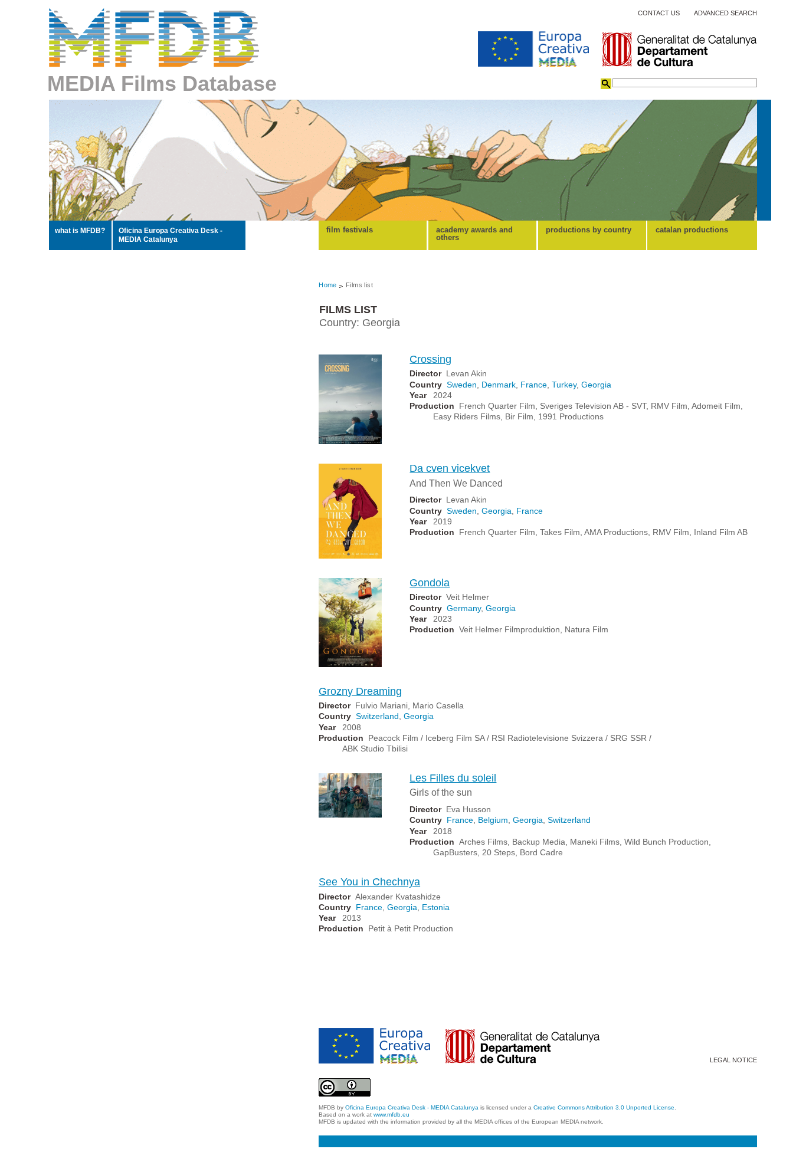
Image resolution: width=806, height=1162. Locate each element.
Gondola (429, 583)
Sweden (462, 384)
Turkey (564, 384)
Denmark (498, 384)
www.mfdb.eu (391, 1114)
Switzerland (377, 716)
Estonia (436, 907)
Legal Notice (733, 1060)
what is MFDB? (80, 230)
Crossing (430, 359)
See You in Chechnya (369, 882)
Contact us (659, 13)
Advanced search (725, 13)
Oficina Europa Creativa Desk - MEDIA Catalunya (170, 234)
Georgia (596, 384)
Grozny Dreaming (360, 691)
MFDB (154, 37)
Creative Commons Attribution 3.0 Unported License (603, 1107)
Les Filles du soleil (452, 778)
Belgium (493, 820)
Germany (464, 608)
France (533, 384)
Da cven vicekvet (449, 468)
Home (328, 284)
